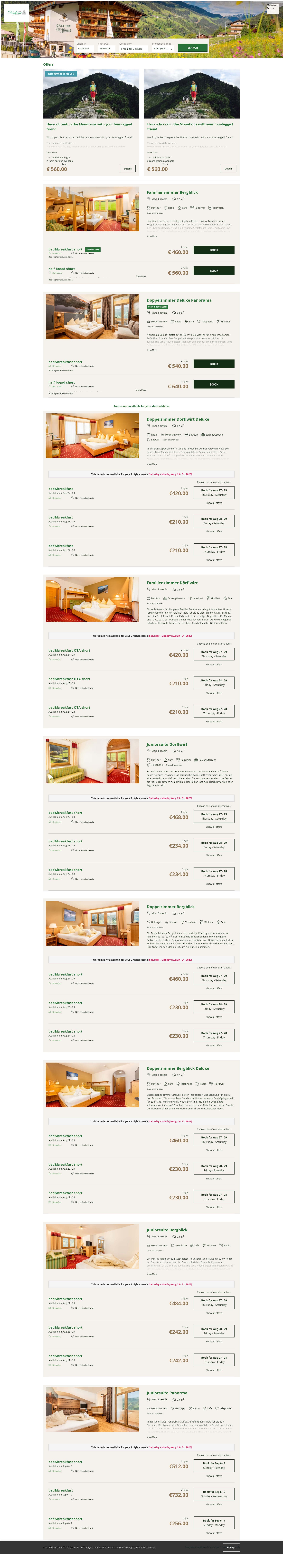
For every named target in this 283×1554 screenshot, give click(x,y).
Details (128, 168)
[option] (273, 11)
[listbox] (273, 9)
